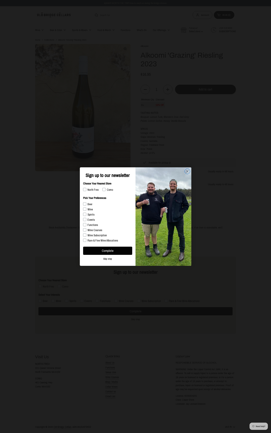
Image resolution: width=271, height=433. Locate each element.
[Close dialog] (187, 171)
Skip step (107, 258)
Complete (108, 251)
